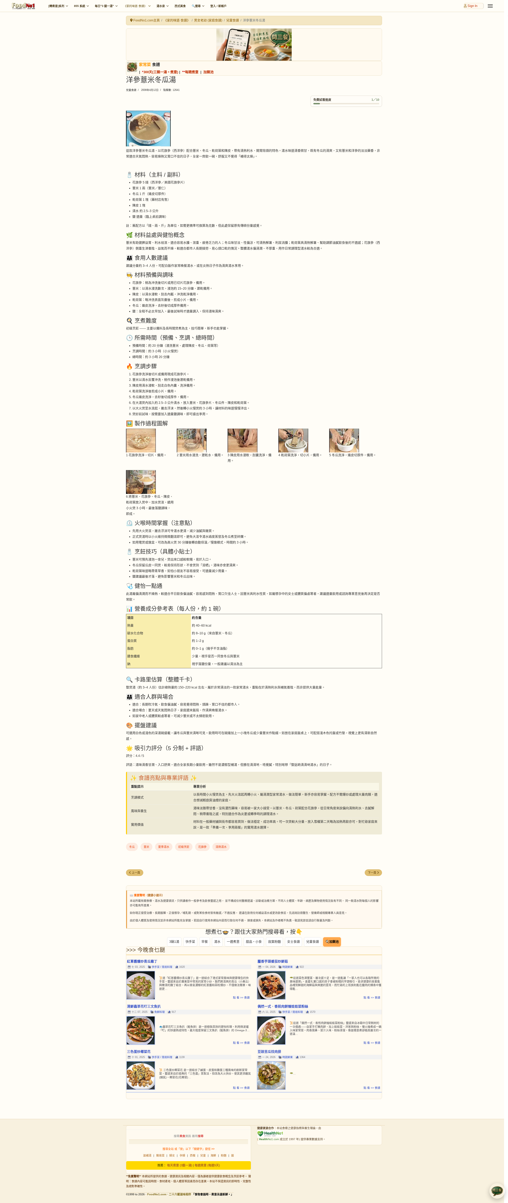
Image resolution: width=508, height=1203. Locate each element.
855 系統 (79, 6)
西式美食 (180, 6)
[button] (497, 1191)
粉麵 (223, 1155)
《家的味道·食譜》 (135, 6)
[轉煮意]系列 (56, 6)
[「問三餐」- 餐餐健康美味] (254, 45)
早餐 (204, 941)
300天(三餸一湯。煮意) (160, 72)
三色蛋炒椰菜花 (139, 1052)
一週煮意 (233, 941)
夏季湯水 (163, 846)
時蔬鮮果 (287, 966)
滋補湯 (147, 1155)
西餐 (192, 1155)
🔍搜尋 (196, 6)
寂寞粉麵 (274, 941)
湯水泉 (161, 6)
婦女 (172, 1155)
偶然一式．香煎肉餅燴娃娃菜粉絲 (283, 1006)
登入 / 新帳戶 (218, 6)
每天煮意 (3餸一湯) (179, 1165)
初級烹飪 (183, 846)
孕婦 (182, 1155)
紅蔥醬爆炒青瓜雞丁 (142, 961)
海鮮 (213, 1155)
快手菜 (190, 941)
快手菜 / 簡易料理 (162, 966)
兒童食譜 (131, 89)
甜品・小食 (254, 941)
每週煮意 (191, 72)
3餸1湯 (174, 941)
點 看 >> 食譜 (241, 997)
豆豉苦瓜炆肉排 (269, 1052)
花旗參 (202, 846)
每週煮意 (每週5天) (207, 1165)
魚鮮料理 (159, 1011)
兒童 (203, 1155)
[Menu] (490, 6)
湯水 (217, 941)
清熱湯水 (221, 846)
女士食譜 (293, 941)
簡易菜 (160, 1155)
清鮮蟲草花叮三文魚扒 (144, 1006)
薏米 (146, 846)
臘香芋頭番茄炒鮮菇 (273, 961)
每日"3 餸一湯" (104, 6)
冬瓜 (132, 846)
